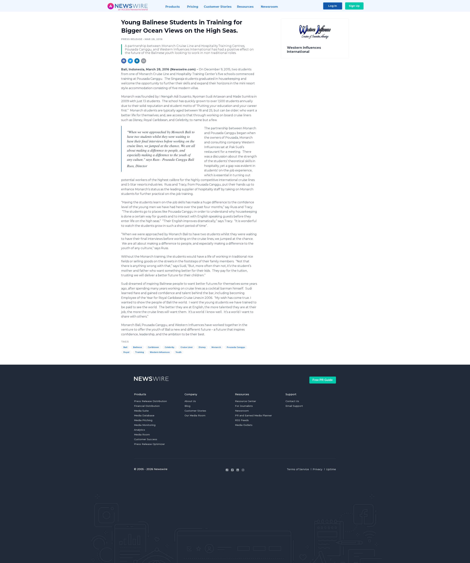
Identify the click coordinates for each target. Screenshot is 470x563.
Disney (202, 347)
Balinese (137, 347)
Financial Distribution (147, 405)
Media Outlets (243, 424)
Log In (332, 6)
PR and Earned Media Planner (253, 415)
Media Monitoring (145, 424)
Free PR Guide (322, 380)
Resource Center (245, 401)
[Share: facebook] (124, 61)
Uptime (331, 469)
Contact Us (292, 401)
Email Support (294, 405)
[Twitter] (232, 470)
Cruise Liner (186, 347)
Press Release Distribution (150, 401)
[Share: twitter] (130, 61)
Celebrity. (170, 347)
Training (139, 352)
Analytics (139, 429)
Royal (126, 352)
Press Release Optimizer (149, 444)
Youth (178, 352)
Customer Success (145, 439)
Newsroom (242, 410)
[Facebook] (227, 470)
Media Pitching (143, 420)
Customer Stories (195, 410)
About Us (190, 401)
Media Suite (141, 410)
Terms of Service (298, 469)
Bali (125, 347)
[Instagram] (243, 470)
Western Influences (160, 352)
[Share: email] (143, 61)
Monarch (216, 347)
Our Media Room (195, 415)
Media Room (142, 434)
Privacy (317, 469)
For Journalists (244, 405)
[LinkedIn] (237, 470)
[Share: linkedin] (137, 61)
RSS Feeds (242, 420)
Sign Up (354, 6)
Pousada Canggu (236, 347)
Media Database (144, 415)
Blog (187, 405)
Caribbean (153, 347)
